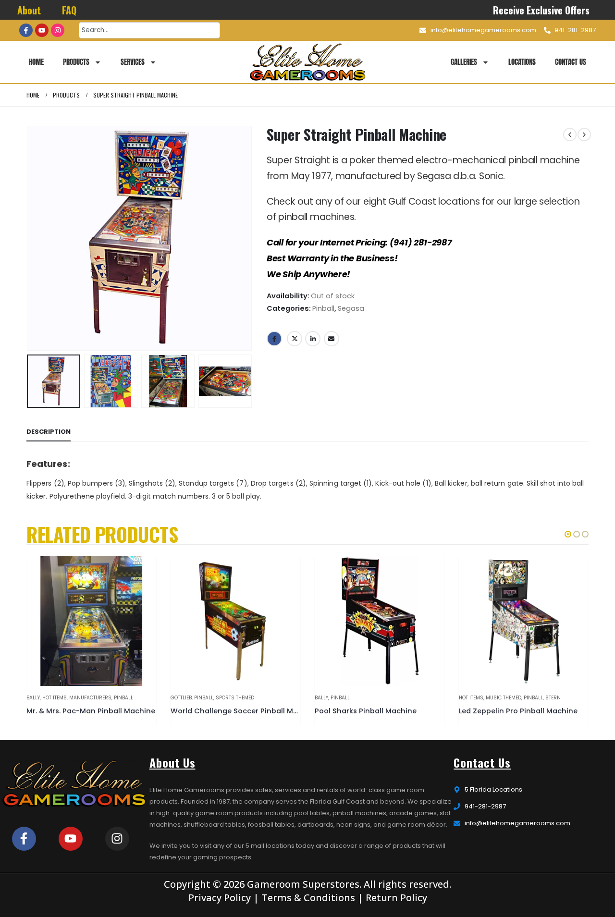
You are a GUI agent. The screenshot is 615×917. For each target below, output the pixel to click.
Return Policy (396, 897)
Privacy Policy (219, 897)
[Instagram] (57, 30)
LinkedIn (312, 338)
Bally (33, 697)
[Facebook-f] (26, 30)
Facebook (274, 338)
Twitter (294, 338)
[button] (568, 534)
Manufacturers (90, 697)
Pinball (323, 308)
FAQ (69, 10)
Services (133, 61)
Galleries (464, 61)
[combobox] (149, 30)
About (29, 10)
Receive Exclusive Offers (541, 10)
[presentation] (29, 238)
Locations (522, 61)
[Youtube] (42, 30)
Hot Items (54, 697)
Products (76, 61)
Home (36, 61)
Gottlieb (181, 697)
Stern (553, 697)
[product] (91, 621)
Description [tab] (48, 431)
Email (331, 338)
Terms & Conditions (308, 897)
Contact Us (570, 61)
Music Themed (503, 697)
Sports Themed (235, 697)
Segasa (351, 308)
